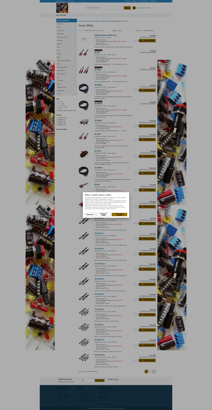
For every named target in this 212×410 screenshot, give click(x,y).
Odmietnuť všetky (103, 214)
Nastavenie (90, 214)
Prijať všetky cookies (119, 214)
